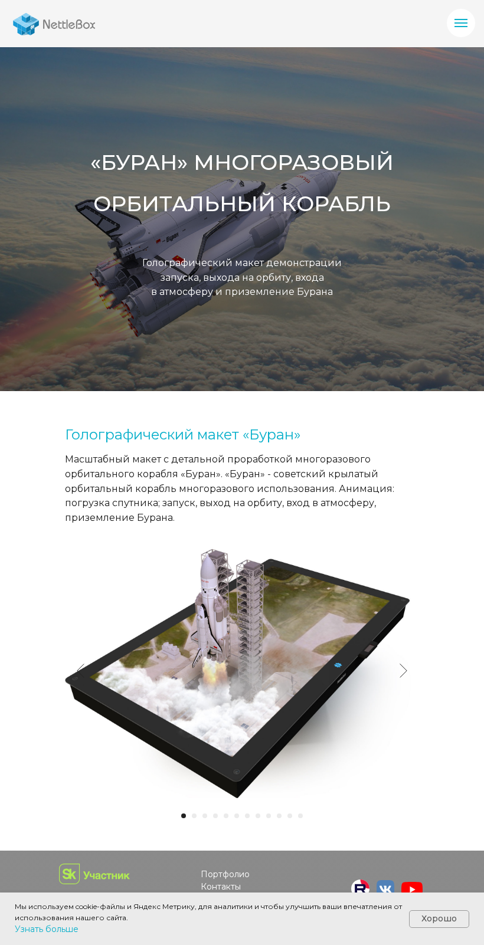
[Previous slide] (80, 795)
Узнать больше (47, 929)
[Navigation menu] (460, 23)
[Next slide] (403, 795)
